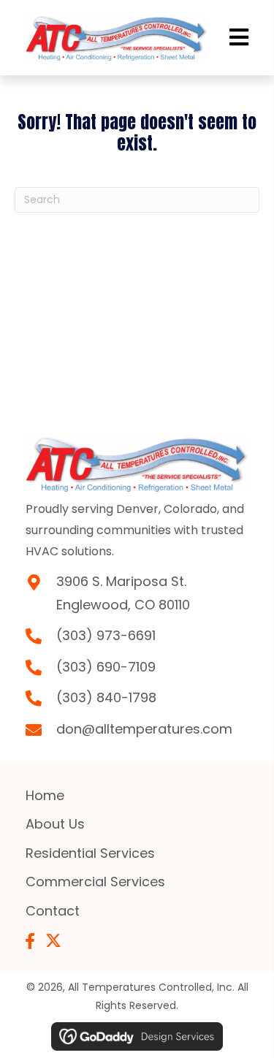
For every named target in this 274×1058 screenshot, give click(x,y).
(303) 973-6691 (106, 635)
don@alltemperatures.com (144, 729)
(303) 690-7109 (106, 667)
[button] (30, 941)
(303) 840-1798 (106, 697)
